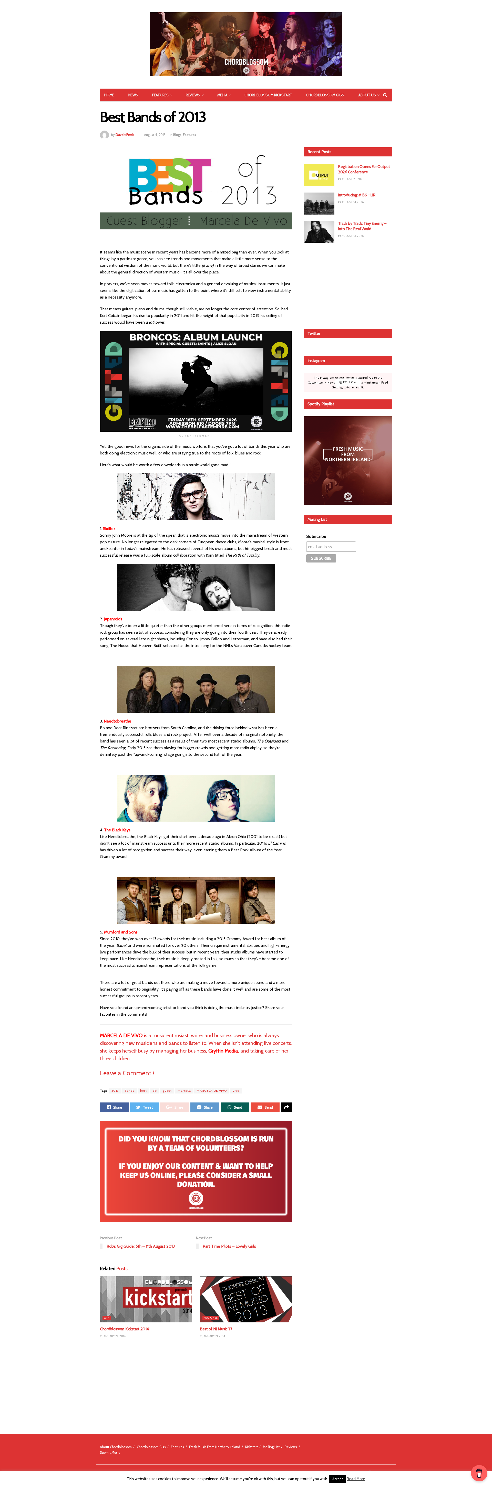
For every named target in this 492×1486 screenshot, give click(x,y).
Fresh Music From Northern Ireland (214, 1447)
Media (222, 95)
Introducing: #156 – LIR (356, 195)
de (155, 1090)
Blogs (177, 135)
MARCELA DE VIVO (212, 1090)
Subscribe (316, 536)
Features (160, 95)
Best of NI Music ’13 (216, 1328)
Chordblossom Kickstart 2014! (124, 1328)
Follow (349, 382)
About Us (367, 95)
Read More (356, 1479)
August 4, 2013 (155, 135)
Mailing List (271, 1447)
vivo (236, 1090)
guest (167, 1090)
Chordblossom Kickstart (268, 95)
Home (109, 95)
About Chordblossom (116, 1447)
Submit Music (110, 1452)
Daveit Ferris (125, 135)
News (133, 95)
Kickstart (251, 1447)
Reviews (193, 95)
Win (107, 1317)
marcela (184, 1090)
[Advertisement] (348, 285)
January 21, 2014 (213, 1336)
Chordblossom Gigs (325, 95)
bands (129, 1090)
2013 (115, 1090)
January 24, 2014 (114, 1336)
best (143, 1090)
